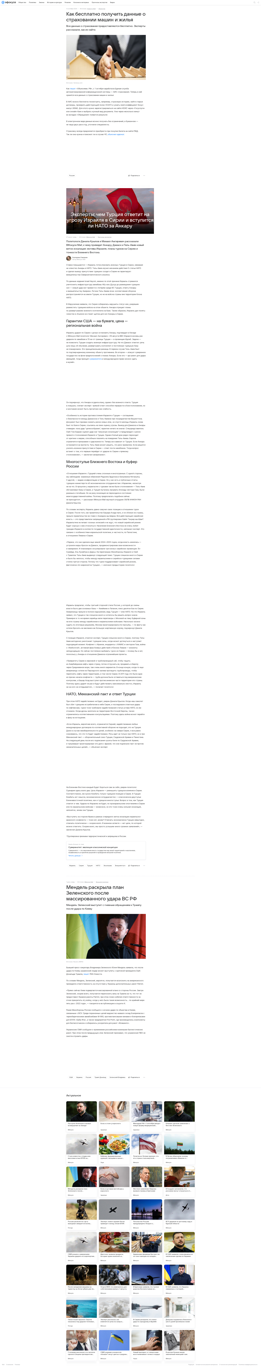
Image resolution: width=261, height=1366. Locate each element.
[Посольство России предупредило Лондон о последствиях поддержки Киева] (147, 1214)
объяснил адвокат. (116, 134)
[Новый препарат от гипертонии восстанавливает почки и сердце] (147, 1345)
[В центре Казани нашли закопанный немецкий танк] (179, 1345)
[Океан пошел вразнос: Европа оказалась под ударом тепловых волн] (81, 1312)
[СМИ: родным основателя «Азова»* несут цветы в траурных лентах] (114, 1345)
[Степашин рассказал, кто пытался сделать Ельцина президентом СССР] (81, 1345)
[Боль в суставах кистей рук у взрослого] (114, 1182)
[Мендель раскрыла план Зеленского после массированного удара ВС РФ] (81, 1182)
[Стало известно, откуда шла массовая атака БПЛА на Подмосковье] (81, 1149)
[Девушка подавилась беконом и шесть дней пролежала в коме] (179, 1312)
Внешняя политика (102, 882)
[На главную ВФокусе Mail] (10, 2)
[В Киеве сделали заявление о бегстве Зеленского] (179, 1116)
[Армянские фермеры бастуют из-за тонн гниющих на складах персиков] (147, 1247)
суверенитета (95, 359)
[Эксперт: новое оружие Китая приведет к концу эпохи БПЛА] (114, 1214)
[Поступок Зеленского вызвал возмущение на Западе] (81, 1116)
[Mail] (3, 2)
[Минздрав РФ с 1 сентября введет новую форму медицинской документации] (147, 1116)
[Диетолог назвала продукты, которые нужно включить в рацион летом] (114, 1247)
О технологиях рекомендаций (228, 1364)
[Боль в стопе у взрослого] (114, 1116)
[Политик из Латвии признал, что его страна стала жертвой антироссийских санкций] (147, 1149)
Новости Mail (91, 8)
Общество (101, 8)
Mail (3, 1364)
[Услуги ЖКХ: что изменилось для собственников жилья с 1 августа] (114, 1280)
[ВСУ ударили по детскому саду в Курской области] (179, 1214)
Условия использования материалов (207, 1364)
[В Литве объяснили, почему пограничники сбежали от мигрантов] (179, 1149)
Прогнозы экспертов (104, 237)
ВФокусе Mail (90, 237)
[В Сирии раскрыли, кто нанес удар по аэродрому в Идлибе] (147, 1312)
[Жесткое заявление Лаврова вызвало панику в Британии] (147, 1182)
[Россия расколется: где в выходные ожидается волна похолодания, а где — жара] (81, 1214)
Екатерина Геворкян (80, 257)
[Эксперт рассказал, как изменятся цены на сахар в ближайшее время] (114, 1312)
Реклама (17, 1364)
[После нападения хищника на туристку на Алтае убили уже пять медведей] (81, 1280)
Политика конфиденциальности (248, 1364)
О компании (9, 1364)
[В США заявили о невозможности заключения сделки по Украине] (179, 1247)
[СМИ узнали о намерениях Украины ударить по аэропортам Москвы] (81, 1247)
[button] (106, 57)
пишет (73, 89)
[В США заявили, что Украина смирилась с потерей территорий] (179, 1280)
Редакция (191, 1364)
